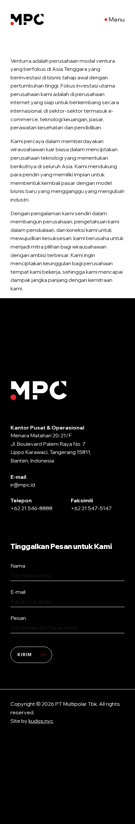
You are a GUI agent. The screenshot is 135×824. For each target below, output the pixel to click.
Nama (17, 565)
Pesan (18, 618)
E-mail (18, 592)
